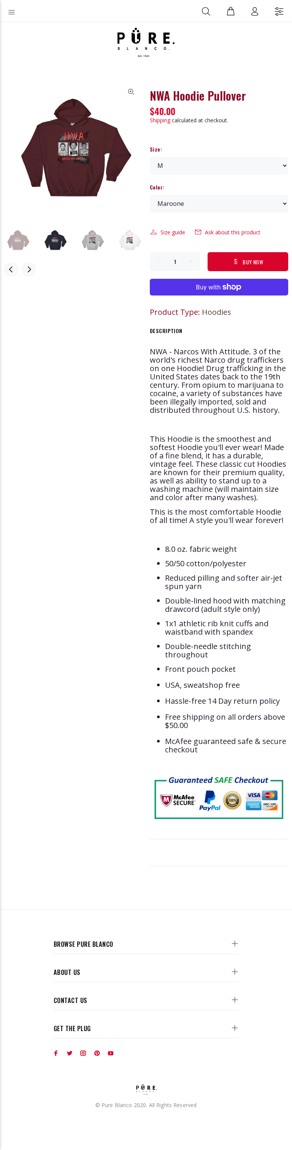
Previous (11, 269)
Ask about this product (232, 232)
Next (29, 269)
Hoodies (216, 312)
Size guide (172, 232)
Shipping (160, 120)
